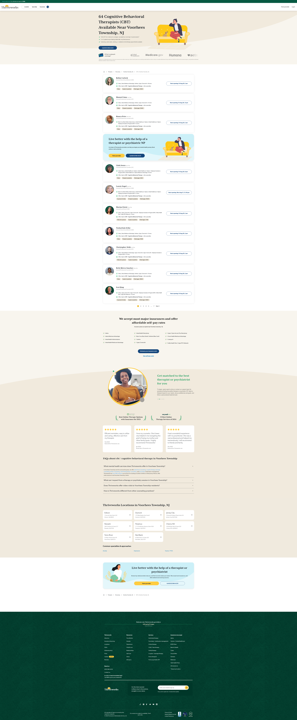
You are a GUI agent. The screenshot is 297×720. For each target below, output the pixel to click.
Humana (173, 656)
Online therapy (152, 644)
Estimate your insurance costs (148, 351)
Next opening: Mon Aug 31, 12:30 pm (178, 192)
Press (105, 653)
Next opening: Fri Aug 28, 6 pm (179, 171)
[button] (158, 404)
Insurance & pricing (109, 641)
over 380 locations (117, 473)
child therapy (123, 471)
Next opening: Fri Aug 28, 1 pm (179, 83)
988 (108, 677)
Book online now (6, 1)
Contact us (107, 672)
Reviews (106, 659)
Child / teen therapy (153, 647)
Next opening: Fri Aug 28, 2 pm (179, 233)
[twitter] (150, 704)
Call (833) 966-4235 (107, 48)
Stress (128, 656)
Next (157, 306)
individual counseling (140, 469)
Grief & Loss (129, 647)
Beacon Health (174, 647)
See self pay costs (148, 356)
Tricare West (174, 653)
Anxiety (105, 551)
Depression (137, 551)
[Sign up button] (186, 687)
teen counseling (132, 471)
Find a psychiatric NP (154, 659)
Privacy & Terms (168, 712)
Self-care (128, 653)
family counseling (115, 471)
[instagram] (143, 704)
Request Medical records (170, 714)
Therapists (110, 71)
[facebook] (147, 704)
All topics (128, 659)
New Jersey (117, 71)
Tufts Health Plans (175, 663)
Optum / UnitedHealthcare (178, 641)
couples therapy (150, 469)
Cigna (172, 650)
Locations (107, 644)
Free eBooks (129, 638)
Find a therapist (152, 656)
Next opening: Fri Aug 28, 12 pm (179, 102)
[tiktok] (140, 704)
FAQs (105, 647)
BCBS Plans (174, 644)
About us (106, 638)
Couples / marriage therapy (155, 653)
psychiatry (142, 471)
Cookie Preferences (169, 716)
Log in (293, 7)
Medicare (173, 659)
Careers (106, 656)
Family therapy (152, 650)
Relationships (130, 650)
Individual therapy (153, 638)
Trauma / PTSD (169, 551)
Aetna (172, 638)
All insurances (174, 666)
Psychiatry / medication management (158, 641)
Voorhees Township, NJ (128, 71)
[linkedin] (156, 704)
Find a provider (285, 7)
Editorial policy (108, 650)
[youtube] (153, 704)
